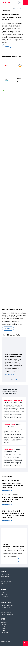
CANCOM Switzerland (7, 614)
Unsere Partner (3, 629)
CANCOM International (7, 610)
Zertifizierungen (8, 434)
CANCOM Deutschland (7, 605)
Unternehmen (9, 9)
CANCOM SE (17, 9)
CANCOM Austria (5, 607)
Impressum (4, 594)
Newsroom (4, 583)
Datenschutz (4, 596)
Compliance (4, 599)
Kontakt (3, 592)
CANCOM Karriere (6, 581)
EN (19, 2)
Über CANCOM (5, 574)
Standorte (3, 585)
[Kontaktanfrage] (25, 643)
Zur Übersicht (8, 328)
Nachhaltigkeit (5, 576)
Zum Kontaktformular (11, 560)
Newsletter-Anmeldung (4, 623)
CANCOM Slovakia (6, 612)
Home (3, 9)
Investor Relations (6, 579)
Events (3, 626)
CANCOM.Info (4, 632)
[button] (25, 2)
